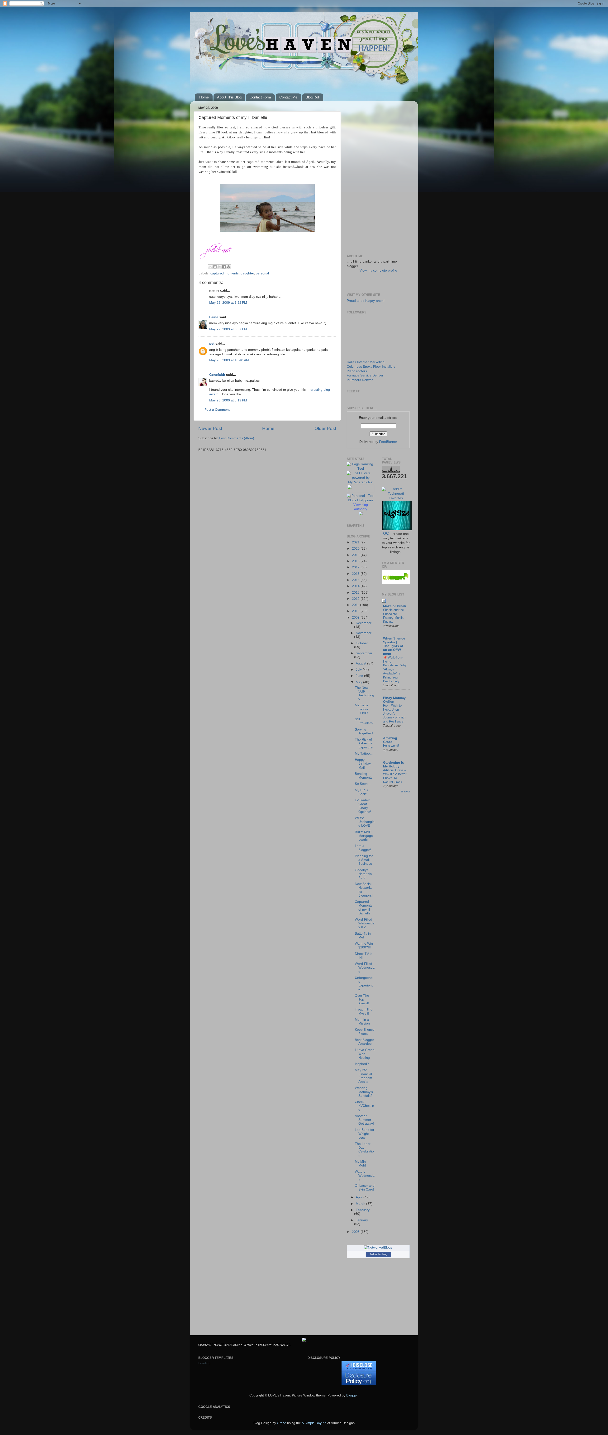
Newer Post (210, 428)
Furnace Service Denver (365, 375)
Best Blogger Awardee (364, 1041)
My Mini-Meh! (361, 1163)
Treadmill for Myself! (364, 1011)
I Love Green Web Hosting (365, 1053)
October (362, 643)
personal (262, 273)
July (359, 669)
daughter (247, 273)
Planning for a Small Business (364, 859)
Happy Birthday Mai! (363, 763)
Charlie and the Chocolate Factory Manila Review (393, 616)
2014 (356, 586)
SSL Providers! (364, 721)
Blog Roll (312, 97)
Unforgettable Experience (364, 983)
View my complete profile (378, 270)
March (361, 1204)
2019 (356, 555)
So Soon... (362, 784)
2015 (356, 580)
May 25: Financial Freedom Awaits (363, 1076)
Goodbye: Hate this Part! (363, 873)
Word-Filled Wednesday (365, 967)
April (359, 1197)
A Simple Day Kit (314, 1423)
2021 (356, 542)
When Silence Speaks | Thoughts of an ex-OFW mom (394, 646)
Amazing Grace (390, 740)
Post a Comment (217, 409)
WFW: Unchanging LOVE (365, 821)
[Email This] (210, 266)
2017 (356, 567)
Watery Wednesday (365, 1175)
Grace (281, 1423)
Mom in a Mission (362, 1021)
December (363, 623)
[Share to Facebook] (224, 266)
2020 (356, 548)
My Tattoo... (364, 753)
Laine (213, 317)
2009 (356, 617)
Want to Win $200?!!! (364, 945)
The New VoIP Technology (364, 693)
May (359, 682)
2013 (356, 592)
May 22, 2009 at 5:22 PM (228, 302)
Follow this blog (378, 1254)
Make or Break (394, 606)
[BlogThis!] (215, 266)
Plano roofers (357, 371)
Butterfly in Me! (363, 935)
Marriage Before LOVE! (361, 709)
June (360, 676)
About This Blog (229, 97)
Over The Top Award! (362, 999)
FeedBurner (388, 442)
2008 (356, 1232)
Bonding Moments (363, 775)
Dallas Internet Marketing (366, 362)
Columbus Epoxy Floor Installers (371, 366)
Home (204, 97)
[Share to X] (219, 266)
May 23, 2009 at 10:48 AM (229, 360)
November (363, 633)
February (363, 1210)
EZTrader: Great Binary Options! (363, 806)
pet (211, 343)
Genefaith (217, 374)
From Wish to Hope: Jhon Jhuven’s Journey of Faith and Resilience (394, 713)
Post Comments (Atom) (236, 438)
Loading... (205, 1363)
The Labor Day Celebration (364, 1149)
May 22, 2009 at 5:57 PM (228, 329)
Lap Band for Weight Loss (364, 1133)
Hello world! (391, 745)
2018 (356, 561)
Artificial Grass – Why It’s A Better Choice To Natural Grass (394, 776)
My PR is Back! (361, 792)
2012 (356, 598)
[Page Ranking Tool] (361, 468)
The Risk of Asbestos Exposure (364, 743)
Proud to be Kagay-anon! (366, 301)
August (361, 663)
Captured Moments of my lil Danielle (363, 907)
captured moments (224, 273)
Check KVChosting (364, 1105)
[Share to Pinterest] (228, 266)
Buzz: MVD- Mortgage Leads (364, 835)
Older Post (325, 428)
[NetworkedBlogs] (378, 1247)
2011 (356, 605)
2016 (356, 574)
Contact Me (288, 97)
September (364, 653)
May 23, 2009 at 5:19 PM (228, 400)
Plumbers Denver (360, 380)
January (362, 1220)
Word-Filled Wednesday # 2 (365, 923)
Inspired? (362, 1064)
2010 (356, 611)
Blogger (352, 1395)
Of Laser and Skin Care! (365, 1187)
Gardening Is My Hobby (393, 764)
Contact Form (260, 97)
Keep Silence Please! (365, 1031)
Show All (405, 791)
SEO (386, 534)
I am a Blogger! (363, 847)
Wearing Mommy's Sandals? (364, 1091)
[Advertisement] (378, 176)
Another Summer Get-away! (364, 1119)
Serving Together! (364, 731)
